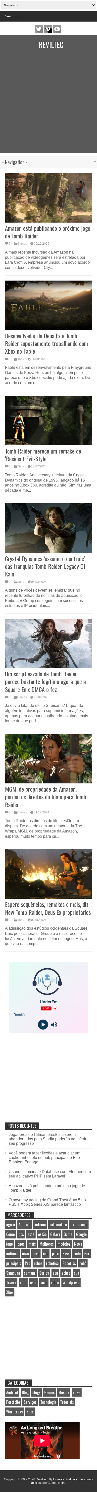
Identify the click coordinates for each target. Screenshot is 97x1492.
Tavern (11, 1283)
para (55, 1254)
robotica (52, 1263)
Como (10, 1234)
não (45, 1254)
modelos (63, 1244)
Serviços (30, 1402)
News (78, 1244)
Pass (66, 1254)
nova (25, 1254)
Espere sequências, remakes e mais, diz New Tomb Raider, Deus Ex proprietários (48, 908)
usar (33, 1283)
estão (42, 1234)
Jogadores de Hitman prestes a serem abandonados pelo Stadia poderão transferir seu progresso (47, 1139)
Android (25, 1225)
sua (76, 1273)
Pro (27, 1263)
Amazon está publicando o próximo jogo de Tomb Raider (47, 232)
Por (87, 1254)
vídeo (55, 1283)
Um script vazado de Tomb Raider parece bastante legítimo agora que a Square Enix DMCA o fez (45, 681)
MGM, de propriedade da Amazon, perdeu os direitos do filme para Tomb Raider (45, 796)
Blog (25, 1392)
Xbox (20, 359)
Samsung (13, 1273)
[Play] (43, 1024)
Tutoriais (67, 1402)
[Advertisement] (48, 105)
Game (68, 1234)
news (76, 1392)
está (31, 1234)
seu (55, 1273)
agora (10, 1225)
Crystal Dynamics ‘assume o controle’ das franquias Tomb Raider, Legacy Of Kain (45, 566)
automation (58, 1225)
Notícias (35, 1483)
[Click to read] (48, 198)
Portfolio (13, 1402)
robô (83, 1263)
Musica (63, 1392)
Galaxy (55, 1234)
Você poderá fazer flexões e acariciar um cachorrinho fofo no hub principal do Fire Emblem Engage (44, 1157)
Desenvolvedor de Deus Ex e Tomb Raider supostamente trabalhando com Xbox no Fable (46, 343)
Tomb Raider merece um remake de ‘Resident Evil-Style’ (43, 454)
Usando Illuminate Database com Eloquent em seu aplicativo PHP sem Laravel (50, 1174)
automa (40, 1225)
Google (81, 1234)
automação (79, 1225)
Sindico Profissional (78, 1479)
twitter (39, 29)
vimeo (48, 29)
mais (32, 1244)
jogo (9, 1244)
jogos (20, 1244)
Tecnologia (48, 1402)
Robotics (69, 1263)
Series (44, 1273)
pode (77, 1254)
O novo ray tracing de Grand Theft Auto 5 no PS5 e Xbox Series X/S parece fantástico (47, 1202)
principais (13, 1263)
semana (30, 1273)
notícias (12, 1254)
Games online (57, 1483)
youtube (57, 29)
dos (21, 1234)
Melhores (47, 1244)
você (44, 1283)
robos (38, 1263)
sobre (66, 1273)
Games (22, 243)
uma (23, 1283)
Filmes (57, 1479)
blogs (36, 1392)
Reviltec (51, 44)
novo (36, 1254)
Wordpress (71, 1283)
